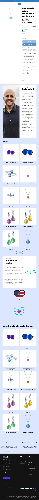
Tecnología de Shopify (19, 496)
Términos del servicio (20, 497)
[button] (2, 4)
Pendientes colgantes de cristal (11, 226)
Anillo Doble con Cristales (10, 183)
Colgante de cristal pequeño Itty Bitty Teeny (28, 389)
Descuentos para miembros (31, 462)
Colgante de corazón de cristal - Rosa (28, 183)
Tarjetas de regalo (31, 468)
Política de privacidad (33, 496)
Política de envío (26, 497)
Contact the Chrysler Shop (32, 465)
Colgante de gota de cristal (28, 247)
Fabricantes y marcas (30, 471)
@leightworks (24, 133)
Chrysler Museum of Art (12, 496)
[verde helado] (24, 31)
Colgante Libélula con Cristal (11, 389)
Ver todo (19, 252)
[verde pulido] (22, 31)
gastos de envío (25, 23)
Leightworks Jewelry (25, 20)
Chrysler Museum (31, 458)
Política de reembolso (26, 496)
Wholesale (30, 474)
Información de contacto (33, 497)
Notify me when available (29, 44)
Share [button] (24, 80)
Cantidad (23, 33)
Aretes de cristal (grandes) (28, 162)
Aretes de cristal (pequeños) (11, 162)
